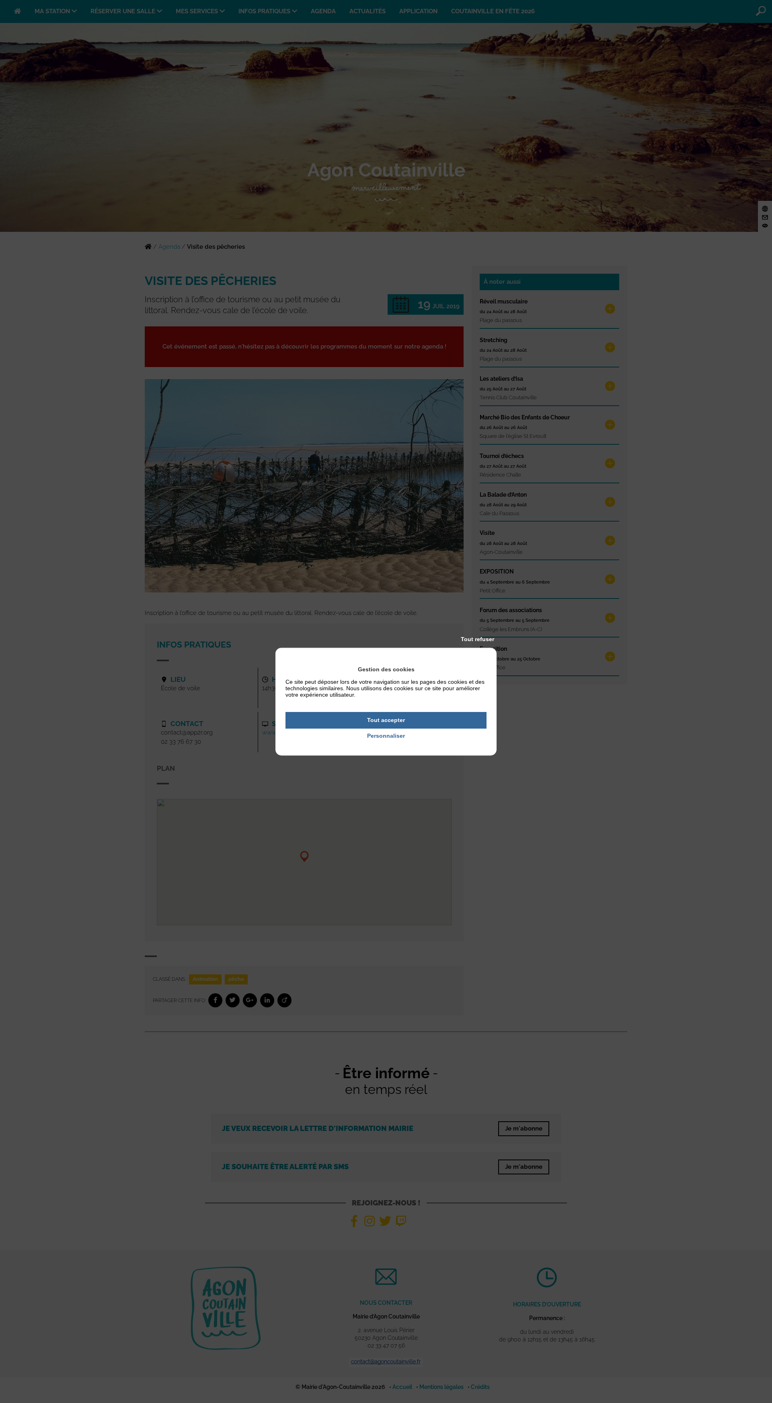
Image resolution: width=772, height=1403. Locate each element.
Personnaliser (386, 735)
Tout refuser (477, 639)
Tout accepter (386, 720)
